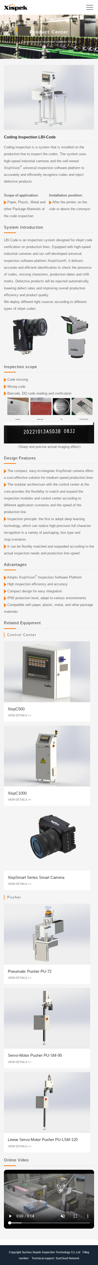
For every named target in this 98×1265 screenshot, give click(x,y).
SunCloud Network (67, 1258)
